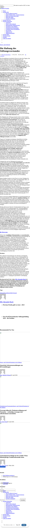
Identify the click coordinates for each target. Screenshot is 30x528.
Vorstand (15, 293)
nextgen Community (10, 498)
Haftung (2, 293)
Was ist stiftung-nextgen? (11, 493)
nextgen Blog (6, 514)
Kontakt (5, 517)
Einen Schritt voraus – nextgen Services (15, 494)
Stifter (11, 293)
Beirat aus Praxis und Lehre (12, 496)
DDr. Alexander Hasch (6, 54)
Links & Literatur (7, 518)
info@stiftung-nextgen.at (8, 475)
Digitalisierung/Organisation (6, 406)
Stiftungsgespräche (10, 513)
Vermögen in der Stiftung (16, 362)
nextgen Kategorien (7, 501)
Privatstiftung (7, 293)
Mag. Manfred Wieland (5, 375)
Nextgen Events (6, 515)
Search (2, 7)
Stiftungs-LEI (9, 511)
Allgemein (8, 502)
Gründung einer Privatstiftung (13, 509)
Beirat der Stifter (9, 497)
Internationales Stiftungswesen (13, 505)
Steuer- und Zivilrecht (5, 44)
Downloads (8, 510)
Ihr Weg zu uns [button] (4, 232)
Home (4, 490)
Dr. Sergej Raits (3, 421)
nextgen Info (6, 492)
